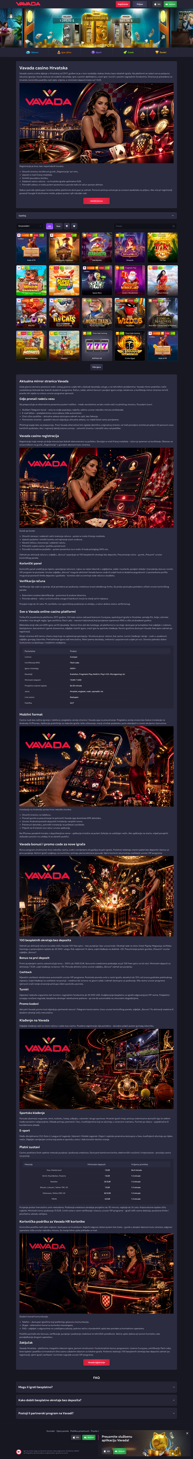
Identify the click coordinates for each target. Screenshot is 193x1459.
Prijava (140, 4)
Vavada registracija (96, 1362)
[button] (3, 28)
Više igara (96, 367)
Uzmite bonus (96, 201)
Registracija (123, 4)
